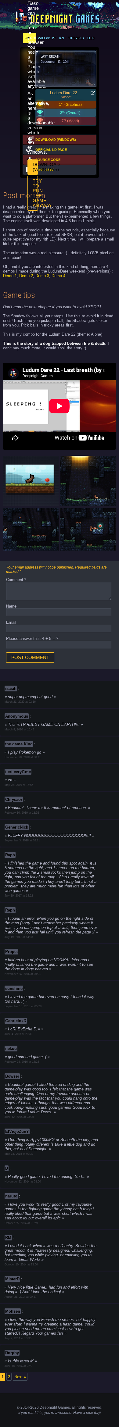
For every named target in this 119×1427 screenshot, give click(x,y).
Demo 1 (10, 275)
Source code (47, 160)
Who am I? (47, 38)
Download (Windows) (35, 167)
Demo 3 (42, 275)
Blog (91, 38)
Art (62, 38)
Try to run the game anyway (35, 193)
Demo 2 (26, 275)
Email (11, 622)
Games (29, 38)
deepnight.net (59, 17)
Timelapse (44, 170)
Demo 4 (58, 275)
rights (81, 1407)
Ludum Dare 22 (63, 93)
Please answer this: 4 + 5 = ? (32, 638)
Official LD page (51, 150)
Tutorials (76, 38)
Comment (16, 579)
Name (11, 606)
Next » (20, 1377)
